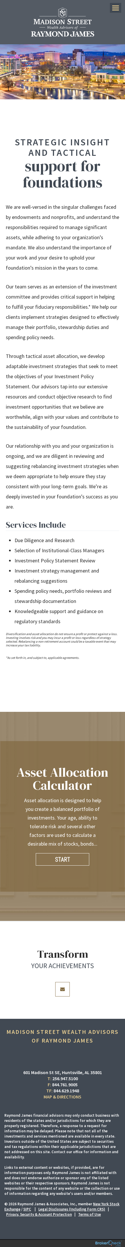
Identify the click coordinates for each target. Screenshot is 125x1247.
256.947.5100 (65, 1078)
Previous (3, 822)
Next (122, 822)
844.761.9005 (65, 1084)
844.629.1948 (66, 1091)
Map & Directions (62, 1097)
